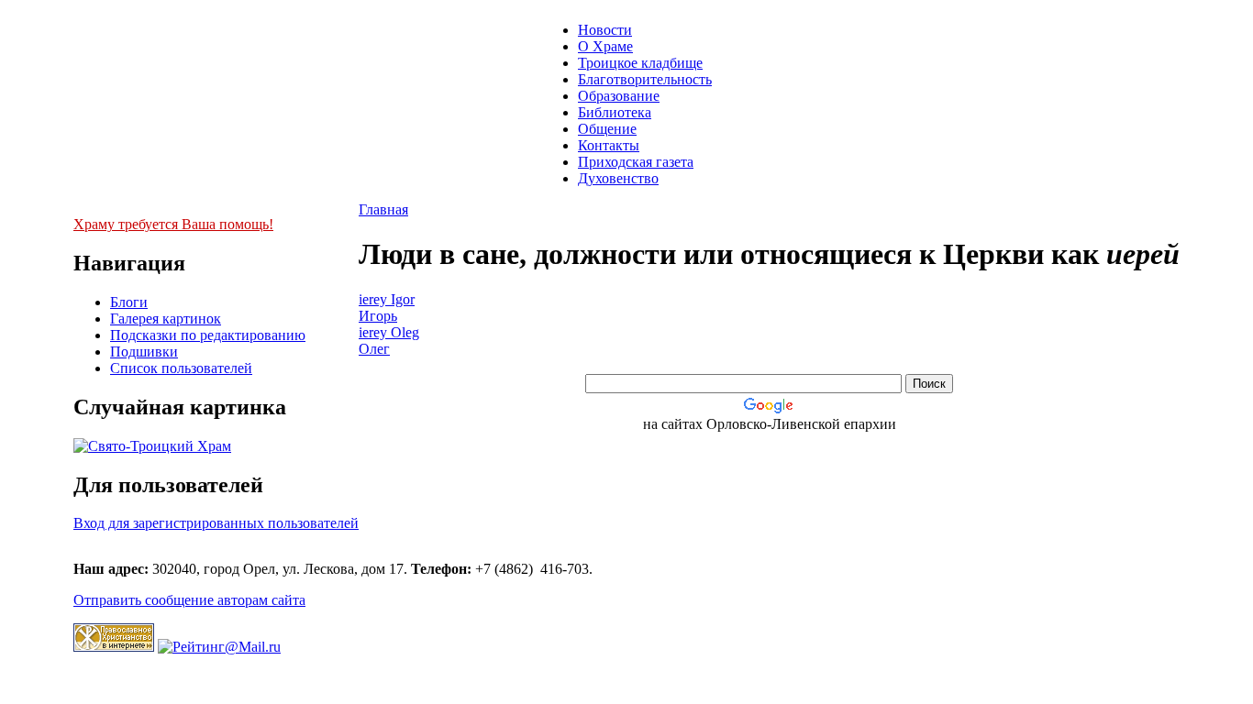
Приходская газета (635, 162)
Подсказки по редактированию (207, 335)
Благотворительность (645, 79)
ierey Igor (387, 299)
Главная (383, 209)
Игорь (378, 316)
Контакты (608, 145)
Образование (619, 96)
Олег (374, 349)
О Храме (605, 46)
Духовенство (618, 178)
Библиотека (614, 112)
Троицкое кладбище (640, 63)
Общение (607, 129)
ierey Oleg (389, 332)
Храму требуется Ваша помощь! (173, 224)
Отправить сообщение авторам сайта (189, 600)
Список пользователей (181, 368)
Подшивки (144, 351)
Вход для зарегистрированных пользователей (216, 523)
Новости (605, 30)
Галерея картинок (165, 318)
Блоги (129, 302)
